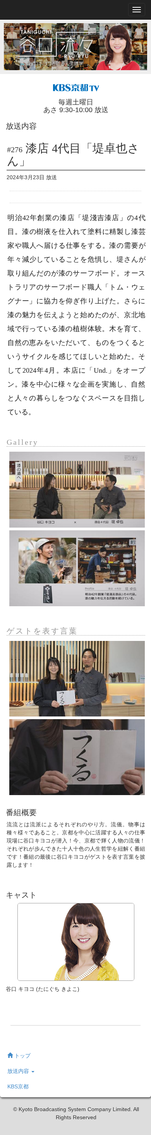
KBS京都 (18, 1086)
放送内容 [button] (19, 1071)
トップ (22, 1056)
